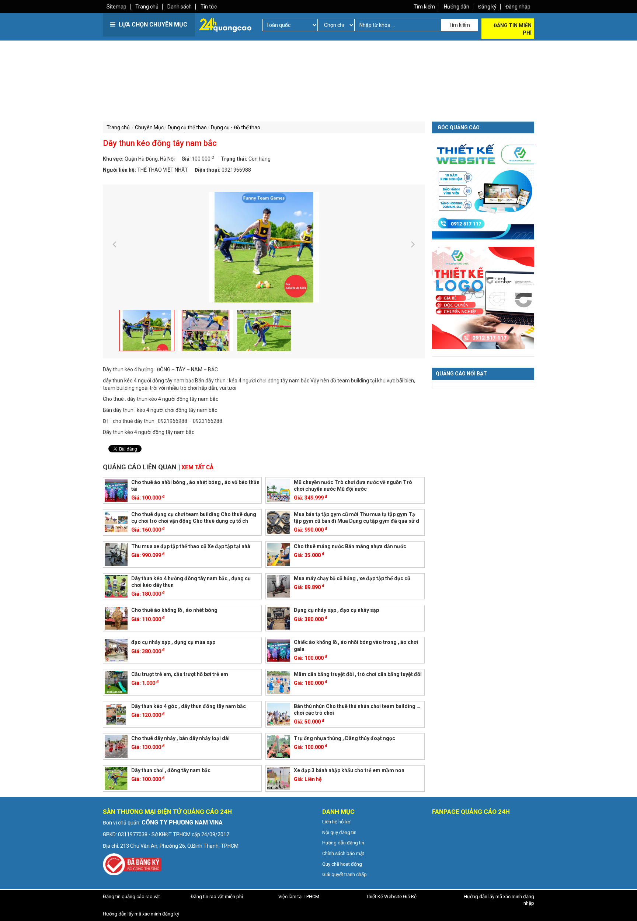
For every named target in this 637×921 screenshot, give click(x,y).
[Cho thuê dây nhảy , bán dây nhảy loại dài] (116, 746)
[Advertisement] (210, 92)
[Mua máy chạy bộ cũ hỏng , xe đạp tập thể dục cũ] (278, 586)
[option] (263, 247)
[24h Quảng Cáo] (225, 24)
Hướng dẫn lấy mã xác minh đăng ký (141, 914)
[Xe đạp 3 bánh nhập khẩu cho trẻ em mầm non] (278, 778)
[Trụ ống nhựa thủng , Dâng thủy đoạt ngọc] (278, 746)
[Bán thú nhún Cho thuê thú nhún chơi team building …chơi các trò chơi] (278, 714)
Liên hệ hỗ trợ (336, 821)
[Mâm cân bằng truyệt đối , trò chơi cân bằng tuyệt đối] (278, 682)
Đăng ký (487, 7)
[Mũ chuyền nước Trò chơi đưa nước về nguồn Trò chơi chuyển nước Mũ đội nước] (278, 490)
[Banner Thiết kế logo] (483, 297)
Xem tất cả (197, 467)
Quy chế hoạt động (342, 864)
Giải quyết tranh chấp (344, 874)
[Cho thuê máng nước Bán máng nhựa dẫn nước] (278, 554)
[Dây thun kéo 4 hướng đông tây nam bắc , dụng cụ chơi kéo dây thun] (116, 586)
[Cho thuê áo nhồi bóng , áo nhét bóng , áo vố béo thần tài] (116, 490)
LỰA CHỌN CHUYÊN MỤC (152, 24)
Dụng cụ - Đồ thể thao (235, 127)
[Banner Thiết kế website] (483, 188)
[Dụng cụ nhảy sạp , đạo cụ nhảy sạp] (278, 618)
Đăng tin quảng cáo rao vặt (131, 896)
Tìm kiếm (424, 7)
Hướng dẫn (456, 7)
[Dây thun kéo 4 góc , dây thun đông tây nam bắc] (116, 714)
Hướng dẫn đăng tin (343, 842)
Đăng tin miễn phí (513, 29)
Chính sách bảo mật (343, 853)
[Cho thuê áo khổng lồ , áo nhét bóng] (116, 618)
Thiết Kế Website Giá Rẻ (391, 896)
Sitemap (116, 7)
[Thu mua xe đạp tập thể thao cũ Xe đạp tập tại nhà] (116, 554)
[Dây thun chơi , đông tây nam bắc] (116, 778)
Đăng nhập (517, 7)
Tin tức (209, 7)
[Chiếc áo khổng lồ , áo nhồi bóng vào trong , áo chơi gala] (278, 650)
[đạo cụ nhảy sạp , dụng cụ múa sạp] (116, 650)
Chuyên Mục (149, 127)
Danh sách (179, 7)
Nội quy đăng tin (339, 832)
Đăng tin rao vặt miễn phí (217, 896)
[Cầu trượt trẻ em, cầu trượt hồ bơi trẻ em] (116, 682)
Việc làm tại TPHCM (298, 896)
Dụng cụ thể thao (187, 127)
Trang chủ (147, 7)
